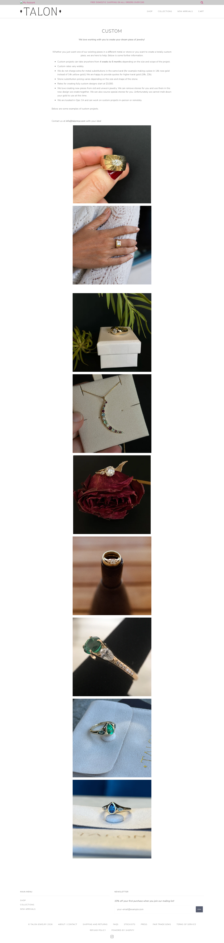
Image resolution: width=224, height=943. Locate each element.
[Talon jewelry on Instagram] (112, 937)
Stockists (129, 924)
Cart (201, 11)
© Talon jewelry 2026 (40, 924)
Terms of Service (186, 924)
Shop (150, 11)
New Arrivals (185, 11)
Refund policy (98, 930)
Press (144, 924)
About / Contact (67, 924)
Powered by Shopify (123, 930)
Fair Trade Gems (162, 924)
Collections (165, 11)
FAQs (115, 924)
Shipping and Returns (95, 924)
